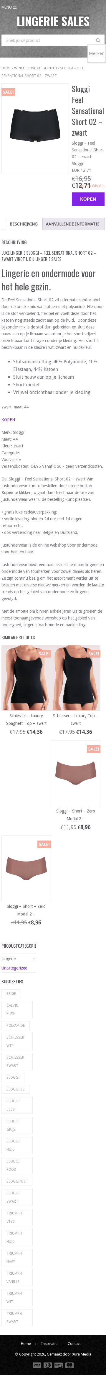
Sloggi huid (12, 1145)
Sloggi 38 (15, 1089)
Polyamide (15, 1026)
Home (6, 68)
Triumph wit (14, 1297)
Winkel (20, 68)
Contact (74, 1343)
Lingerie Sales (53, 21)
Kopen (88, 199)
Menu (6, 7)
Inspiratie (49, 1343)
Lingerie (8, 958)
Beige (11, 994)
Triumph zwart (14, 1318)
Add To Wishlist (92, 186)
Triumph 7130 (14, 1217)
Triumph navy (14, 1257)
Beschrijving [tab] (24, 224)
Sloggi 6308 (12, 1105)
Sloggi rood (12, 1165)
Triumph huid (14, 1237)
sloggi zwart (12, 1197)
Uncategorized (43, 68)
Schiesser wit (15, 1041)
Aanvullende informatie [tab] (73, 224)
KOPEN (8, 419)
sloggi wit (16, 1181)
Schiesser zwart (15, 1061)
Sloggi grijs (12, 1125)
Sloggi (12, 1077)
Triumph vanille (14, 1277)
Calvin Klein (12, 1009)
